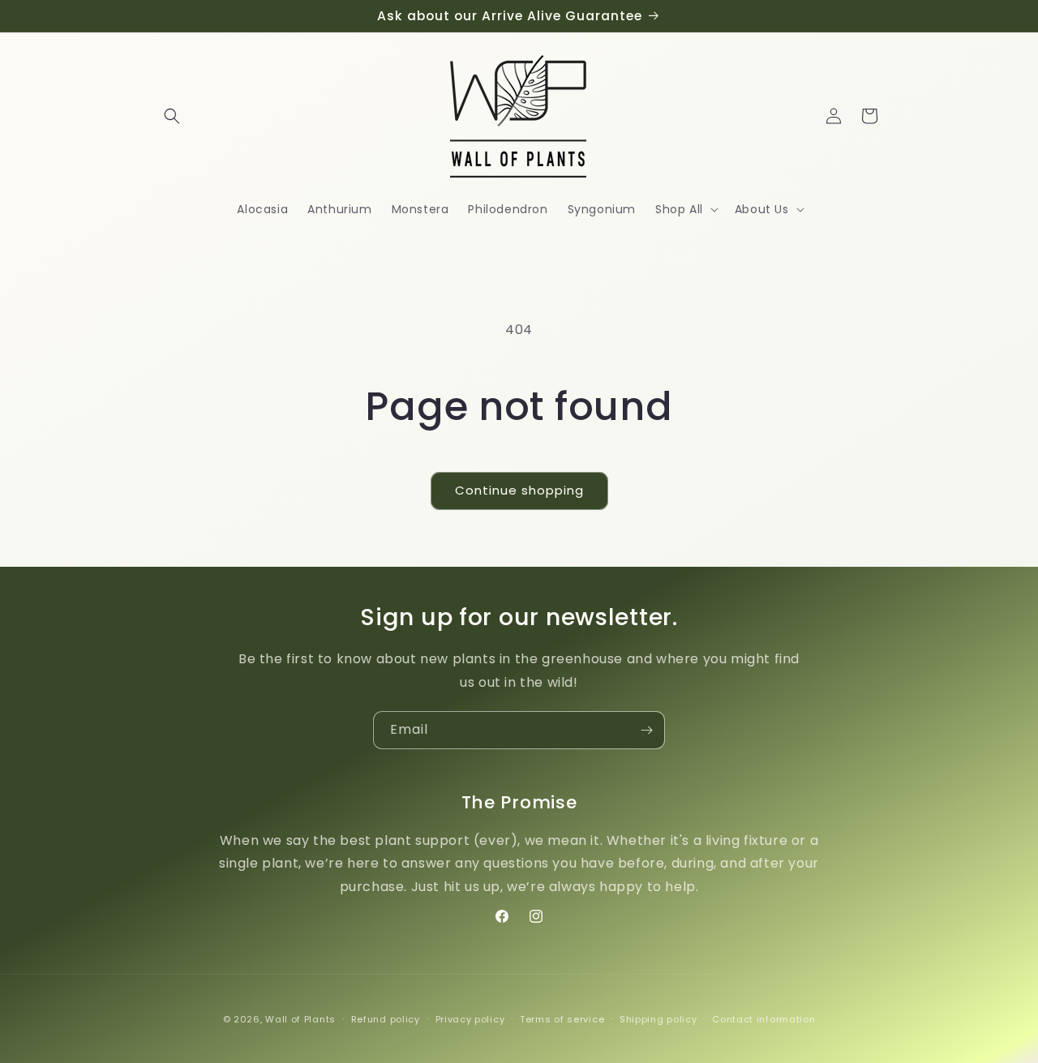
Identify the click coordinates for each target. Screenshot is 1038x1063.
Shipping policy (658, 1019)
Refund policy (385, 1019)
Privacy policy (470, 1019)
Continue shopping (519, 490)
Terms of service (562, 1019)
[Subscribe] (646, 730)
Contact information (763, 1019)
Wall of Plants (300, 1019)
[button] (172, 116)
